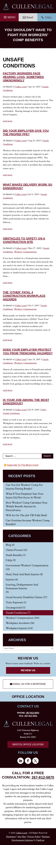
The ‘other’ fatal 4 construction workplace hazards (24, 296)
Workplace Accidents (17, 623)
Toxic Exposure (14, 602)
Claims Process (14, 550)
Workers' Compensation (25, 251)
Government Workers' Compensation (27, 565)
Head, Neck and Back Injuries (22, 574)
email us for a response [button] (29, 684)
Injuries (10, 579)
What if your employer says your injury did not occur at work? (24, 495)
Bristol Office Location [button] (28, 744)
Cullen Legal (21, 86)
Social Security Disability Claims (24, 597)
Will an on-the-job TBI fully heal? (26, 515)
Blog (8, 545)
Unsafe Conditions (11, 413)
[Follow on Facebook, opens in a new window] (28, 761)
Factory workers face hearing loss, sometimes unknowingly (23, 77)
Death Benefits (14, 555)
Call (46, 17)
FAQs (43, 409)
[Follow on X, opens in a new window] (35, 761)
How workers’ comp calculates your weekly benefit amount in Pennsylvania (26, 506)
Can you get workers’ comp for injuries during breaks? (24, 486)
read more (7, 121)
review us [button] (28, 670)
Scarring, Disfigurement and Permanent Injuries (22, 586)
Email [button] (30, 17)
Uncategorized (14, 607)
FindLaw (40, 840)
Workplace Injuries (16, 628)
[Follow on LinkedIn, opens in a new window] (20, 761)
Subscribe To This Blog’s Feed (22, 465)
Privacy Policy (34, 836)
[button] (9, 16)
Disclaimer (11, 836)
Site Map (22, 836)
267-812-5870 (32, 713)
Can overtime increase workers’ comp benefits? (28, 522)
